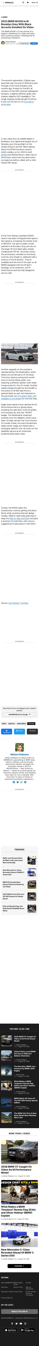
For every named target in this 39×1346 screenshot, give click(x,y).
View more (19, 1266)
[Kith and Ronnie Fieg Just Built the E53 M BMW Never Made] (32, 905)
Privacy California (7, 1298)
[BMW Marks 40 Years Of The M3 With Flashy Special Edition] (6, 1098)
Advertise (4, 1287)
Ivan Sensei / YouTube (18, 603)
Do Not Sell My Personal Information (31, 1293)
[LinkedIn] (25, 782)
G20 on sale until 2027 (20, 518)
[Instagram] (21, 782)
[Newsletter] (28, 2)
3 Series (4, 17)
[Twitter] (17, 782)
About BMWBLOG (7, 1283)
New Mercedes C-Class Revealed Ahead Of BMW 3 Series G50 (13, 872)
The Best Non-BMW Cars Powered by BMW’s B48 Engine (25, 1068)
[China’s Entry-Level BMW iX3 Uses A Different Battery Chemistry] (6, 1051)
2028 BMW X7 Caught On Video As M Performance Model (25, 1039)
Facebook (6, 732)
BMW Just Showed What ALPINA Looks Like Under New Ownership (13, 860)
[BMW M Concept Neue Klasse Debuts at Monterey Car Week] (32, 881)
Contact (28, 1283)
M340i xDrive (21, 723)
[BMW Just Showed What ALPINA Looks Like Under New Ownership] (32, 857)
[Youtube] (22, 1324)
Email (33, 731)
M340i (4, 155)
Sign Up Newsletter (29, 1288)
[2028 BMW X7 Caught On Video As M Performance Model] (6, 1037)
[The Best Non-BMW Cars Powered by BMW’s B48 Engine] (6, 1066)
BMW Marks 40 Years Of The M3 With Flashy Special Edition (25, 1100)
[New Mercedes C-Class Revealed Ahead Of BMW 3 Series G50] (32, 869)
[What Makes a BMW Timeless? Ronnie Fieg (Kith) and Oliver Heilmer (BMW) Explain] (6, 1081)
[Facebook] (13, 782)
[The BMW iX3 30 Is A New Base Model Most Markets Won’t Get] (6, 1113)
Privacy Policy (18, 1291)
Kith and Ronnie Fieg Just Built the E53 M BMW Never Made (13, 908)
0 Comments (34, 43)
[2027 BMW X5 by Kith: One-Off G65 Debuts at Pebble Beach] (32, 893)
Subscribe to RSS (7, 1291)
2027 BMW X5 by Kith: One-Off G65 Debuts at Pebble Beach (14, 896)
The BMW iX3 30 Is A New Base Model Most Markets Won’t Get (25, 1115)
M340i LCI (12, 723)
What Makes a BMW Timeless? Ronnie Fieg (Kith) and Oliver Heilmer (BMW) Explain (24, 1084)
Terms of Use (18, 1287)
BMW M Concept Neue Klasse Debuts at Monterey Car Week (13, 884)
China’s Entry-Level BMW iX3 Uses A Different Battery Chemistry (25, 1053)
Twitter (20, 731)
